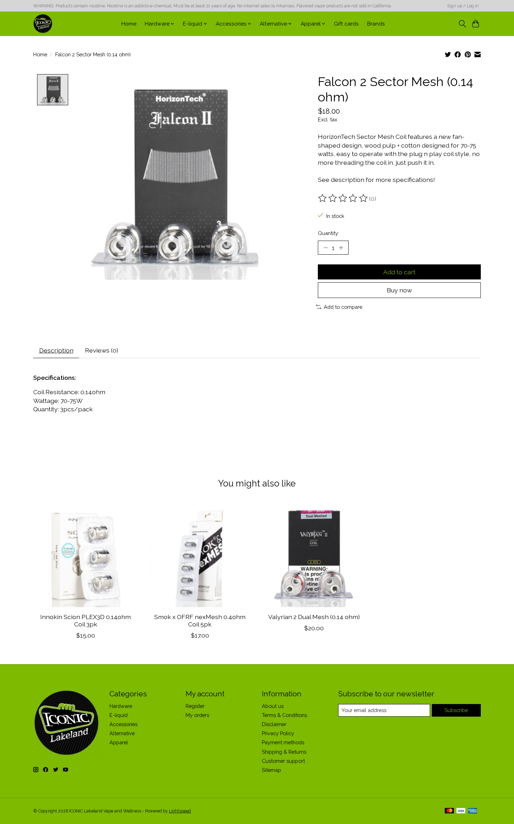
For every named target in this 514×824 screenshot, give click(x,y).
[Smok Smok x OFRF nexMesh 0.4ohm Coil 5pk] (200, 555)
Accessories (123, 724)
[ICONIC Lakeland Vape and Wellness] (42, 23)
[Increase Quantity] (341, 248)
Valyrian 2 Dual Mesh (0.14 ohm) (314, 616)
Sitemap (271, 770)
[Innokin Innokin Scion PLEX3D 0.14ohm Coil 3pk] (85, 555)
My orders (197, 715)
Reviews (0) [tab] (101, 350)
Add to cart (399, 272)
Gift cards (346, 24)
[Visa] (460, 811)
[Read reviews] (343, 198)
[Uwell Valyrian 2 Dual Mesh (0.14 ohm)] (314, 555)
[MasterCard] (449, 811)
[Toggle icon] (462, 23)
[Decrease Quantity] (325, 248)
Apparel (118, 742)
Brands (376, 24)
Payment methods (283, 742)
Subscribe (456, 710)
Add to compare (343, 307)
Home (128, 24)
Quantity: (328, 233)
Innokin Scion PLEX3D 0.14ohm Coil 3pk (85, 620)
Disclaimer (274, 724)
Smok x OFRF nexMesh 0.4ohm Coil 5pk (199, 620)
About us (273, 706)
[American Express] (472, 811)
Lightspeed (180, 811)
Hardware (120, 706)
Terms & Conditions (284, 715)
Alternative (122, 733)
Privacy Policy (278, 733)
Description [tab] (56, 350)
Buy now (399, 290)
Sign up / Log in (463, 5)
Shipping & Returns (284, 752)
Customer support (283, 761)
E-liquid (118, 715)
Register (195, 706)
